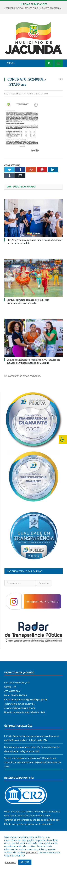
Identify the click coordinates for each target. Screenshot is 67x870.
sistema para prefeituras (47, 811)
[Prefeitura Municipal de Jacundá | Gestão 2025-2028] (33, 37)
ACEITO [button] (24, 862)
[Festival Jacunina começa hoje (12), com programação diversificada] (33, 278)
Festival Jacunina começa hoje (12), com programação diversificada (34, 7)
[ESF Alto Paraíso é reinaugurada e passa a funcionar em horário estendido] (33, 218)
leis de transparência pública (19, 824)
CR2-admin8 (14, 93)
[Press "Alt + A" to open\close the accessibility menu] (63, 439)
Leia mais (32, 852)
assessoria (28, 815)
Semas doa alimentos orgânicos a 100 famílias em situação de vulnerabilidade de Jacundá (33, 361)
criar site (25, 811)
